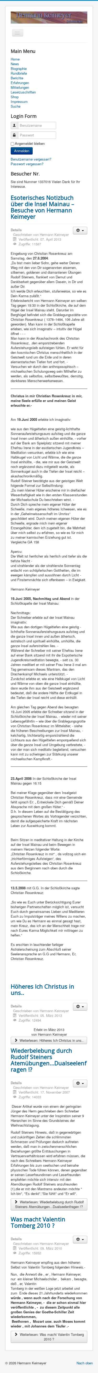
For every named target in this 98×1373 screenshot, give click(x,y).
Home (15, 59)
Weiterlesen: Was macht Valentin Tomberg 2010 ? (51, 1337)
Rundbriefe (19, 73)
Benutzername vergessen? (31, 159)
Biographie (19, 68)
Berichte (17, 78)
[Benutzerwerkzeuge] (80, 230)
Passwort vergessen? (27, 163)
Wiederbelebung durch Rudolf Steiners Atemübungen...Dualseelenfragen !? (49, 1059)
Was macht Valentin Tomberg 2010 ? (38, 1222)
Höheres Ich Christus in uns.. (42, 989)
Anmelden (21, 150)
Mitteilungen (20, 87)
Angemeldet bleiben (30, 143)
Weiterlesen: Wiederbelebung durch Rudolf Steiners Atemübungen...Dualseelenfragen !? (49, 1204)
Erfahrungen (20, 82)
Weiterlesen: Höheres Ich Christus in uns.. (51, 1040)
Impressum (19, 101)
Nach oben (85, 1362)
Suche (15, 106)
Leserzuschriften (23, 92)
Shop (15, 97)
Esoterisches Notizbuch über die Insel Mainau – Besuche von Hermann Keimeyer (42, 207)
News (15, 64)
